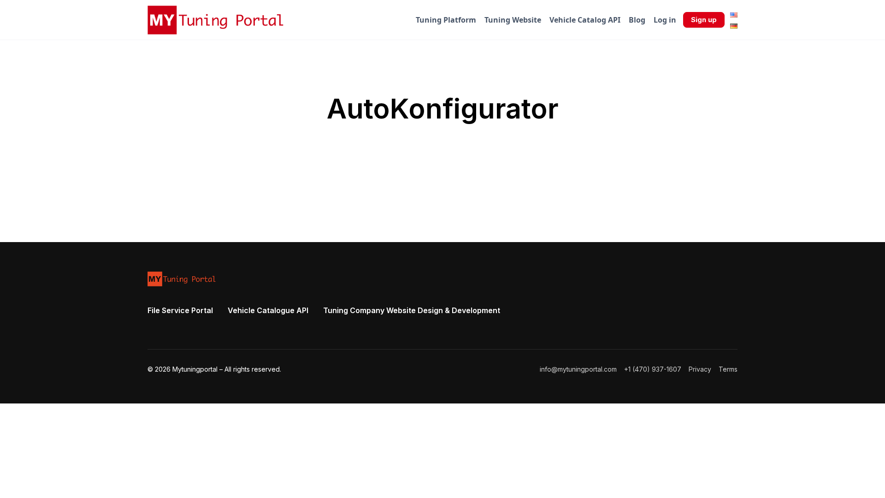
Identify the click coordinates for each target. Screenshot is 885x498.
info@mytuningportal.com (578, 369)
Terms (728, 369)
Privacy (700, 369)
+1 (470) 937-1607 (652, 369)
